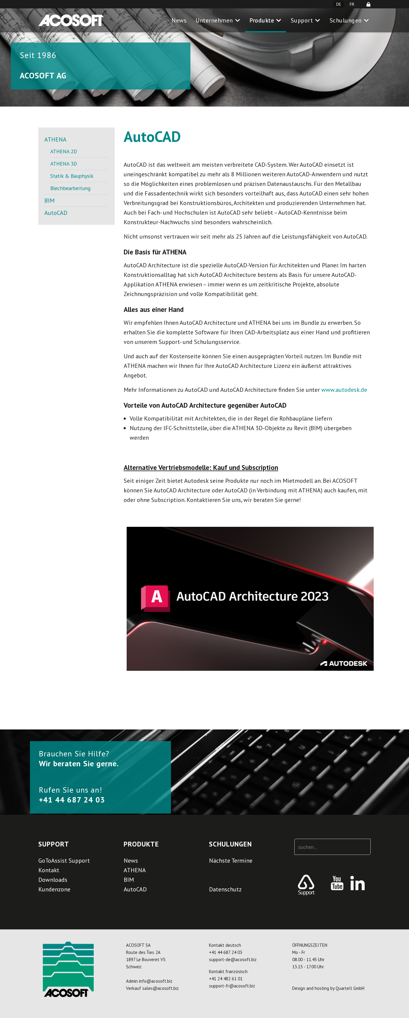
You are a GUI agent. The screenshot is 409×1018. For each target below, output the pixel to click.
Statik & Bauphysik (71, 175)
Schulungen (346, 20)
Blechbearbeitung (70, 188)
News (179, 20)
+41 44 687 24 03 (225, 952)
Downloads (52, 880)
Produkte (261, 20)
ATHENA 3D (63, 163)
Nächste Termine (230, 860)
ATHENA (55, 139)
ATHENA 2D (63, 151)
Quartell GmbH (350, 988)
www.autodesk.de (344, 390)
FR (352, 4)
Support (302, 20)
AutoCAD (55, 213)
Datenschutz (225, 889)
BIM (49, 200)
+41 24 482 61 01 (226, 978)
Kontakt (48, 870)
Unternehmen (214, 20)
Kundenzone (54, 889)
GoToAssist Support (64, 860)
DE (338, 4)
